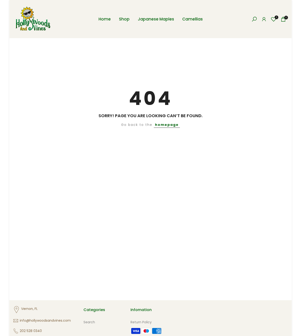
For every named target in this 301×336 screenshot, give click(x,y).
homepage (167, 124)
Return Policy (141, 322)
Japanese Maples (156, 19)
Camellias (192, 19)
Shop (124, 19)
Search (89, 322)
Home (105, 19)
